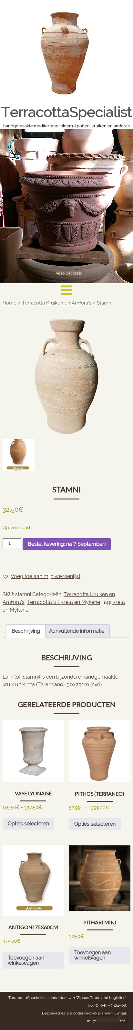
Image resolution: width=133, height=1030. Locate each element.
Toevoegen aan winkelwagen (26, 960)
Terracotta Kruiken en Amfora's (56, 303)
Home (9, 303)
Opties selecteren (28, 824)
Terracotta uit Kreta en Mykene (63, 602)
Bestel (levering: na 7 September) (67, 544)
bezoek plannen (98, 1013)
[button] (41, 576)
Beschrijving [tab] (26, 631)
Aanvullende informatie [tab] (76, 631)
